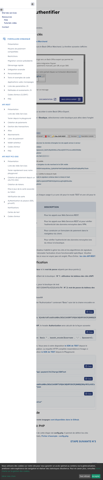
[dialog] (51, 471)
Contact (5, 27)
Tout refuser (85, 476)
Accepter (96, 476)
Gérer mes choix (8, 476)
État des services (9, 13)
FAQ (6, 20)
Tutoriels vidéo (10, 23)
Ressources (7, 17)
